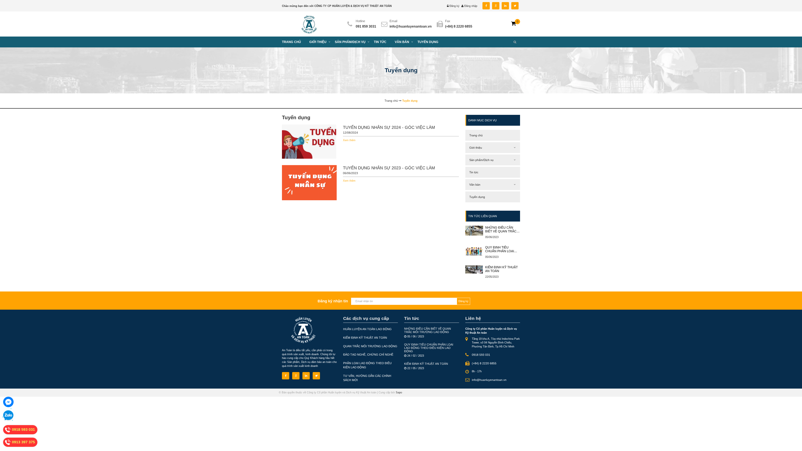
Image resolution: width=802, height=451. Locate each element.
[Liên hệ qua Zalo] (8, 415)
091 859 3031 (366, 26)
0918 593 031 (481, 354)
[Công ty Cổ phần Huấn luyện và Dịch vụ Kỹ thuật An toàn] (309, 23)
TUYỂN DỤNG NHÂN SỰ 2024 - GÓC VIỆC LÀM (389, 127)
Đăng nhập (470, 6)
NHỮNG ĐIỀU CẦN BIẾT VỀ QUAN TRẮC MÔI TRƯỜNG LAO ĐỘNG (500, 229)
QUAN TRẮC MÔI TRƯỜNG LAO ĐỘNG (370, 346)
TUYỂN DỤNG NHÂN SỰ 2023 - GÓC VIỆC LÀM (389, 168)
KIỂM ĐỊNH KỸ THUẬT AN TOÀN (501, 269)
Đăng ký (454, 6)
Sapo (399, 392)
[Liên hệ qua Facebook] (8, 402)
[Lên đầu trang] (700, 444)
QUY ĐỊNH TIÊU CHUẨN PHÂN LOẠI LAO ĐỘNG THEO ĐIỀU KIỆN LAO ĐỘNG (502, 249)
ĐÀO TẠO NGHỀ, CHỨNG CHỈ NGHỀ (368, 354)
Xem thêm (349, 140)
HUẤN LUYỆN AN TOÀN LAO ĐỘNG (367, 329)
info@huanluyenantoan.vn (411, 26)
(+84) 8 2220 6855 (484, 363)
